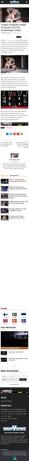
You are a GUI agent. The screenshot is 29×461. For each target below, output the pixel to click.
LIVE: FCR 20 (4, 421)
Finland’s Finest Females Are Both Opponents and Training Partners (18, 196)
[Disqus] (14, 246)
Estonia (24, 317)
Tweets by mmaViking (6, 401)
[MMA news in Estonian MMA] (24, 314)
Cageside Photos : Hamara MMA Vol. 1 (16, 352)
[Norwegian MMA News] (5, 320)
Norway (5, 323)
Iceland (23, 323)
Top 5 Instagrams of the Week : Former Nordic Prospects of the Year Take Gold (22, 145)
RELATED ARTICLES (4, 175)
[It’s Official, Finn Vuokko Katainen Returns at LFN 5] (5, 218)
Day (12, 376)
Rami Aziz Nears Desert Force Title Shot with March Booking (7, 144)
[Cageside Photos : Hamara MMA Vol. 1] (4, 353)
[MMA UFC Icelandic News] (24, 320)
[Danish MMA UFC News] (14, 320)
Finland (5, 317)
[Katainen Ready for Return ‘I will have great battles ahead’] (5, 203)
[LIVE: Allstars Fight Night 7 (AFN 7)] (14, 340)
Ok (15, 458)
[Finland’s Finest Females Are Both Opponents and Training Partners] (5, 196)
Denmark (14, 323)
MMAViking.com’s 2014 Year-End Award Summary (13, 409)
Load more (14, 365)
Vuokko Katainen (10, 40)
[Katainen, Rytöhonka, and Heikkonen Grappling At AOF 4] (5, 188)
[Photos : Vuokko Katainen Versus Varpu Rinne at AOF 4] (5, 181)
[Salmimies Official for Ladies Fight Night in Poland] (5, 210)
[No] (27, 455)
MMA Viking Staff (6, 32)
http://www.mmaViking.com (15, 161)
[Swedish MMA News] (5, 314)
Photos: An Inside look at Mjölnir (9, 418)
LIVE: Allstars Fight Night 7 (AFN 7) (11, 348)
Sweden (14, 317)
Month (4, 376)
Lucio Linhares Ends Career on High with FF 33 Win (13, 411)
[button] (27, 2)
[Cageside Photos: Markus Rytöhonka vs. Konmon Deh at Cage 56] (4, 360)
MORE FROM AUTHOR (14, 175)
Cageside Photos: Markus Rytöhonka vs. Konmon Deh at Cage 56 (18, 359)
